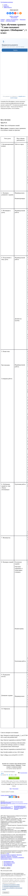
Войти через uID (14, 10)
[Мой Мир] (16, 797)
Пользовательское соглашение (8, 854)
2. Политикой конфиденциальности (11, 886)
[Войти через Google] (18, 13)
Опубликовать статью (9, 862)
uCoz (8, 853)
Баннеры (9, 856)
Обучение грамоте (10, 21)
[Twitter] (12, 797)
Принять (6, 892)
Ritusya (2, 773)
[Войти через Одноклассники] (20, 13)
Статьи (5, 4)
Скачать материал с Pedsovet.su (8, 795)
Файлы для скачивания (12, 19)
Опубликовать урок (9, 861)
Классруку (6, 6)
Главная (3, 19)
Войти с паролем (14, 16)
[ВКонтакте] (10, 797)
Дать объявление (8, 864)
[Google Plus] (18, 797)
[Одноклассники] (14, 797)
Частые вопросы (8, 865)
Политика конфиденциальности (9, 857)
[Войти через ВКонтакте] (10, 13)
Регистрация (14, 17)
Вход (11, 788)
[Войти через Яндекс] (15, 13)
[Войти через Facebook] (13, 13)
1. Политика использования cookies (11, 884)
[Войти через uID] (7, 13)
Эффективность (8, 7)
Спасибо (14, 778)
